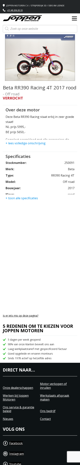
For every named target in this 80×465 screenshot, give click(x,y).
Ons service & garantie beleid (18, 409)
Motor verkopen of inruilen (53, 386)
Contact (45, 419)
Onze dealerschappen (18, 388)
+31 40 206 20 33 (15, 10)
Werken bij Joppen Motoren (16, 397)
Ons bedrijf (47, 411)
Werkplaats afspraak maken (54, 397)
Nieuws (8, 419)
